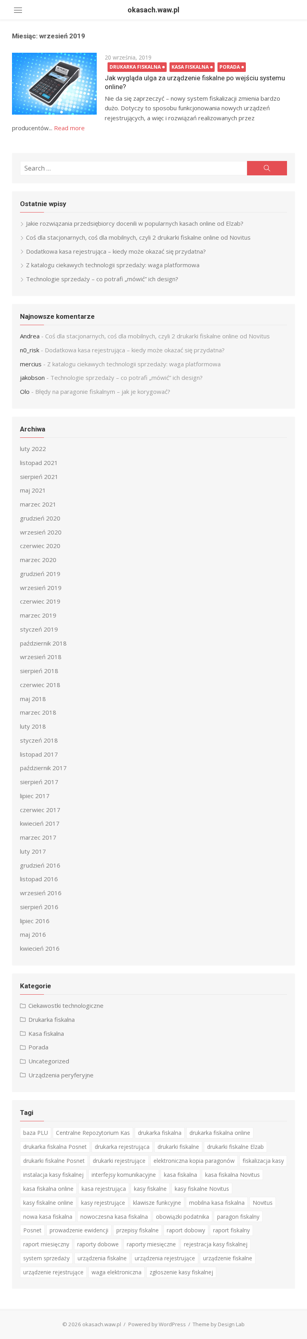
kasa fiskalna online (48, 1188)
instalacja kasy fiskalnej (53, 1174)
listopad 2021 (39, 463)
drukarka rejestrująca (122, 1146)
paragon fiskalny (238, 1216)
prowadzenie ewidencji (79, 1230)
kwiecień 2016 (40, 948)
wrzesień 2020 (41, 532)
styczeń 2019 (39, 629)
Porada (229, 67)
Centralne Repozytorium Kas (93, 1132)
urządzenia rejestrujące (165, 1258)
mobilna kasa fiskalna (217, 1202)
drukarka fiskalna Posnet (55, 1146)
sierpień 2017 (39, 782)
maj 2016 (33, 934)
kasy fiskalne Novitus (202, 1188)
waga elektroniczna (117, 1272)
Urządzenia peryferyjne (61, 1075)
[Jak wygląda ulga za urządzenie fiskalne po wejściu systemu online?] (54, 84)
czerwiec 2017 (40, 810)
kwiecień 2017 (40, 823)
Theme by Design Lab (219, 1324)
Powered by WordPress (157, 1324)
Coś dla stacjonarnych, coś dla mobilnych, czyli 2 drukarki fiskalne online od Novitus (138, 237)
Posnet (32, 1230)
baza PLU (35, 1132)
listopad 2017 (39, 754)
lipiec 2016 (35, 921)
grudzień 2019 (40, 574)
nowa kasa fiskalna (47, 1216)
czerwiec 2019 (40, 601)
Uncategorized (48, 1061)
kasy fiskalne (150, 1188)
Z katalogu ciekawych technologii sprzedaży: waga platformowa (112, 265)
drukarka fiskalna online (219, 1132)
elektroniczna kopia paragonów (194, 1160)
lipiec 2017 (35, 796)
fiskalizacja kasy (263, 1160)
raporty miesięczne (151, 1244)
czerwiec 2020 (40, 546)
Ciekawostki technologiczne (66, 1005)
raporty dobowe (98, 1244)
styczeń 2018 (39, 740)
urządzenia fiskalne (102, 1258)
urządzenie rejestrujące (53, 1272)
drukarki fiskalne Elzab (235, 1146)
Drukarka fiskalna (135, 67)
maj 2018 (33, 699)
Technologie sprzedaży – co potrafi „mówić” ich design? (102, 279)
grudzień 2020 (40, 518)
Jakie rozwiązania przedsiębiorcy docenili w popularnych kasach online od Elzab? (134, 223)
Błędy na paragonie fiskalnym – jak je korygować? (102, 391)
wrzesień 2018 (41, 657)
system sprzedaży (46, 1258)
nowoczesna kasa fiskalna (114, 1216)
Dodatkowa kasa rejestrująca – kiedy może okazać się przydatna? (116, 251)
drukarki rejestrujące (119, 1160)
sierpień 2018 (39, 671)
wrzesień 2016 (41, 893)
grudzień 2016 (40, 865)
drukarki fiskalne (178, 1146)
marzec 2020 (38, 560)
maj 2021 (33, 490)
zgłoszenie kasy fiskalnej (181, 1272)
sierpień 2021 (39, 477)
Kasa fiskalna (190, 67)
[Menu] (18, 10)
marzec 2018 (38, 712)
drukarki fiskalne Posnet (54, 1160)
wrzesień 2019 (41, 588)
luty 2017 (33, 851)
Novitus (263, 1202)
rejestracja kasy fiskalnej (215, 1244)
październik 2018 (43, 643)
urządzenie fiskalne (227, 1258)
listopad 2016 (39, 879)
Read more (69, 128)
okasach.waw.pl (153, 10)
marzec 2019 (38, 615)
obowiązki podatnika (182, 1216)
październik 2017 (43, 768)
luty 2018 (33, 726)
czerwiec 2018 (40, 685)
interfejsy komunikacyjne (124, 1174)
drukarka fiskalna (159, 1132)
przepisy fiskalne (137, 1230)
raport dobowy (186, 1230)
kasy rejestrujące (103, 1202)
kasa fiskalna (180, 1174)
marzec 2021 (38, 504)
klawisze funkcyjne (157, 1202)
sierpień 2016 (39, 907)
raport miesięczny (46, 1244)
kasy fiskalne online (48, 1202)
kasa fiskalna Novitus (232, 1174)
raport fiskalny (231, 1230)
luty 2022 (33, 449)
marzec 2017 (38, 837)
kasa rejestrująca (104, 1188)
